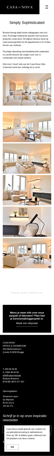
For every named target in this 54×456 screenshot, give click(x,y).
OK (12, 447)
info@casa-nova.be (12, 375)
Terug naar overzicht (27, 293)
